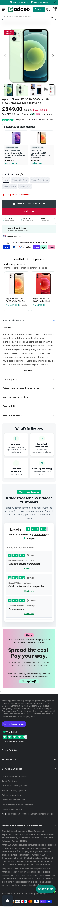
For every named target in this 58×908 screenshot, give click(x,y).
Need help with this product (29, 259)
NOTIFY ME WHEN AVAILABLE (31, 203)
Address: (6, 814)
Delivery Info (10, 379)
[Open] (7, 900)
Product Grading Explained (14, 790)
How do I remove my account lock (17, 804)
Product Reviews (12, 415)
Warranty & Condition (15, 397)
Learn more (46, 114)
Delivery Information (11, 795)
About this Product (14, 320)
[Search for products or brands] (52, 17)
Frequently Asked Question (14, 786)
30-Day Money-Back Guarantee (21, 388)
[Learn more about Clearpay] (33, 114)
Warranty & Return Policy (13, 800)
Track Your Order (9, 781)
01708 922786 (15, 809)
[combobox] (25, 17)
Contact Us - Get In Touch (14, 776)
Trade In (39, 9)
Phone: (5, 809)
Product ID (9, 406)
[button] (53, 55)
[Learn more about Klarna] (38, 114)
